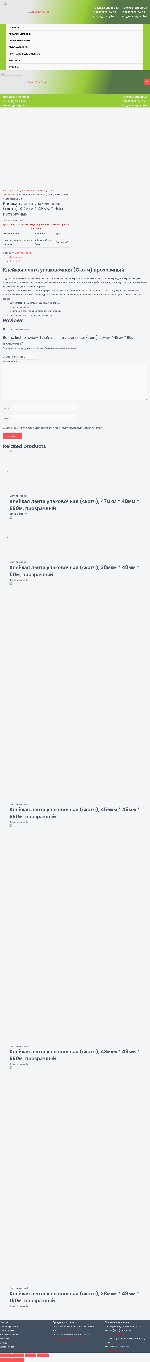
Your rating (9, 356)
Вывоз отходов (18, 47)
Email (6, 418)
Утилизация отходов (9, 1334)
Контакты (15, 60)
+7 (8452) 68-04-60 (104, 12)
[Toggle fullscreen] (30, 1355)
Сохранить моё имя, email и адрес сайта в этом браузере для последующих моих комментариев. (54, 427)
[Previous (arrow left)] (6, 1360)
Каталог (16, 190)
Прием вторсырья (19, 40)
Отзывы (14, 67)
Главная (14, 27)
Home (6, 190)
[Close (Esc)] (6, 1355)
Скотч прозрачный (24, 252)
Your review (10, 361)
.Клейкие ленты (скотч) (34, 190)
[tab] (78, 257)
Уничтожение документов (24, 53)
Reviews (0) (16, 261)
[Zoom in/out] (43, 1355)
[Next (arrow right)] (18, 1360)
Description (16, 256)
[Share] (18, 1355)
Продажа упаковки (20, 34)
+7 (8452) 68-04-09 (133, 12)
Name (7, 408)
